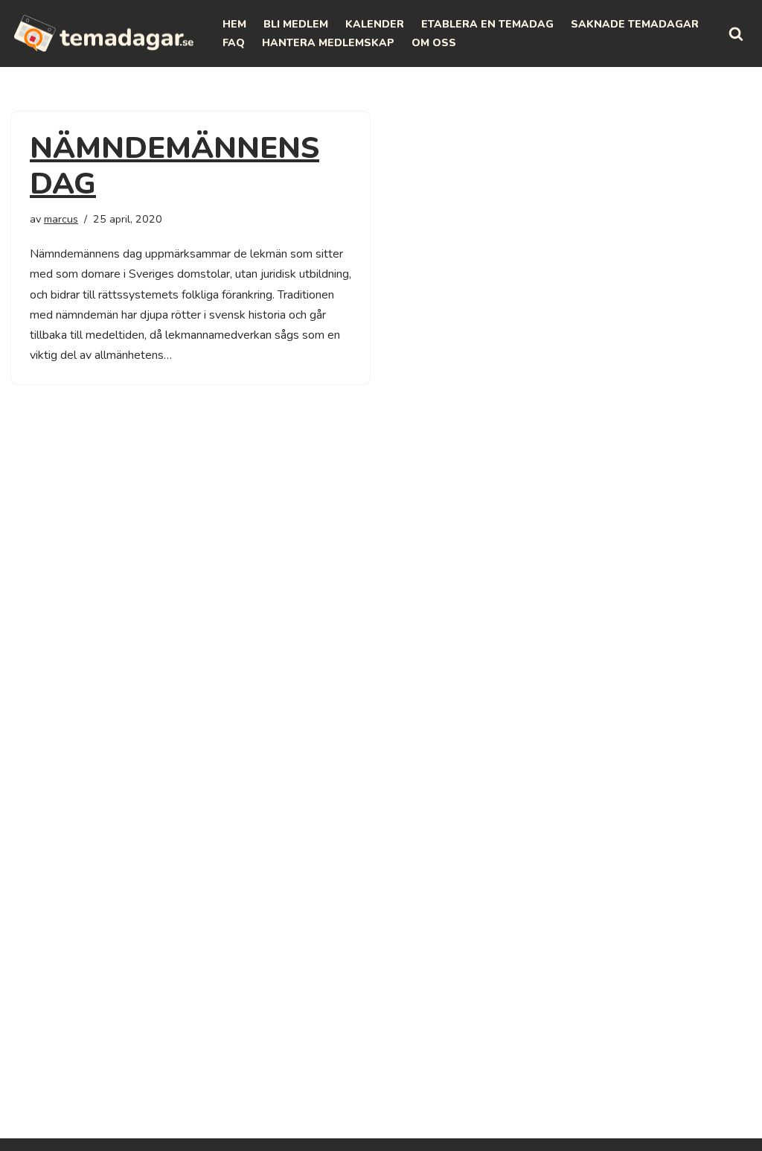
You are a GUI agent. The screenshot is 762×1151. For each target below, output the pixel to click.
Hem (234, 24)
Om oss (434, 43)
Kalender (374, 24)
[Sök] (736, 33)
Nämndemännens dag (174, 166)
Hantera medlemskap (328, 43)
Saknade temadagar (635, 24)
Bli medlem (295, 24)
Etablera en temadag (487, 24)
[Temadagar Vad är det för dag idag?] (104, 33)
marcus (61, 218)
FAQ (233, 43)
